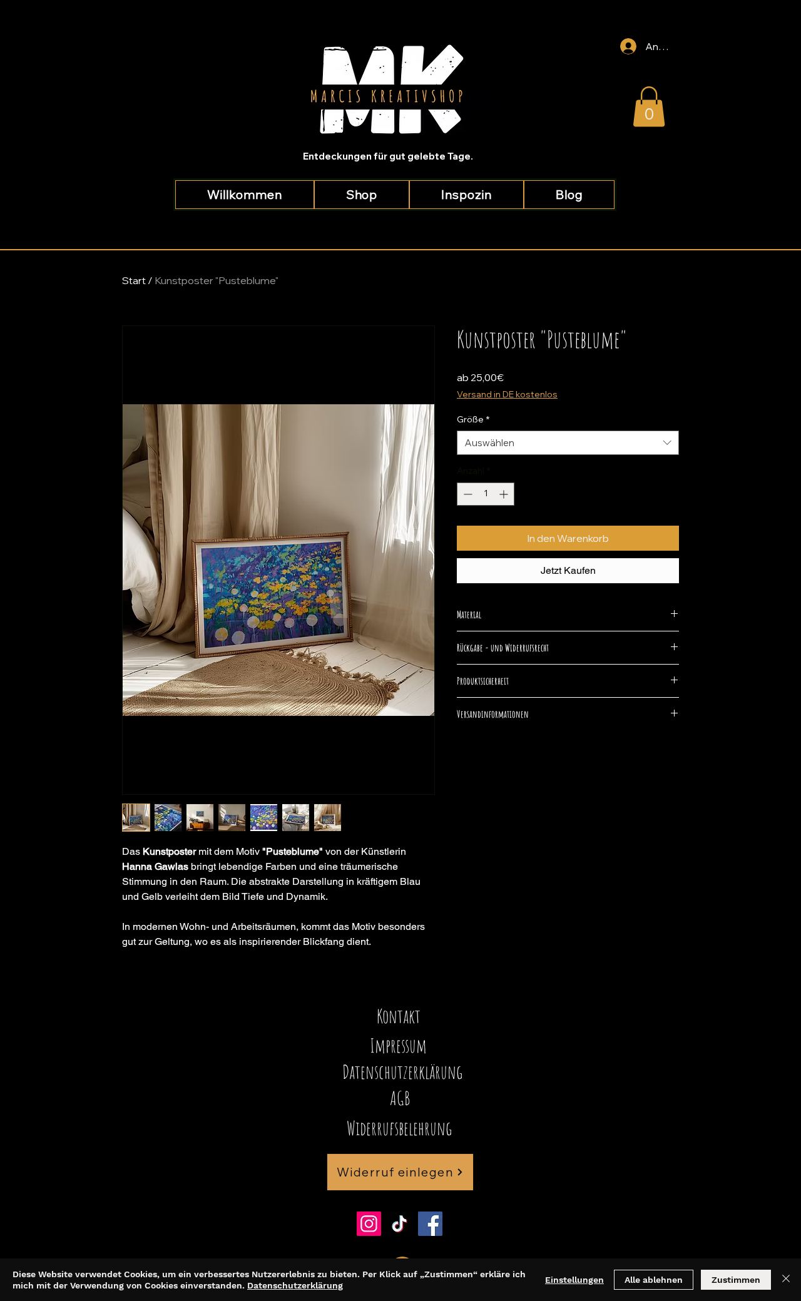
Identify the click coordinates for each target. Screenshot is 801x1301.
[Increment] (505, 494)
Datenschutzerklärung (295, 1285)
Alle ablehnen (654, 1280)
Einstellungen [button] (574, 1280)
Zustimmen (736, 1280)
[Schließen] (785, 1279)
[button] (649, 106)
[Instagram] (369, 1224)
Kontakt (399, 1016)
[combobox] (568, 443)
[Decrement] (466, 494)
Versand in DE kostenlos (507, 394)
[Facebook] (430, 1224)
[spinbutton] (485, 494)
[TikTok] (399, 1224)
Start (134, 280)
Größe (473, 419)
